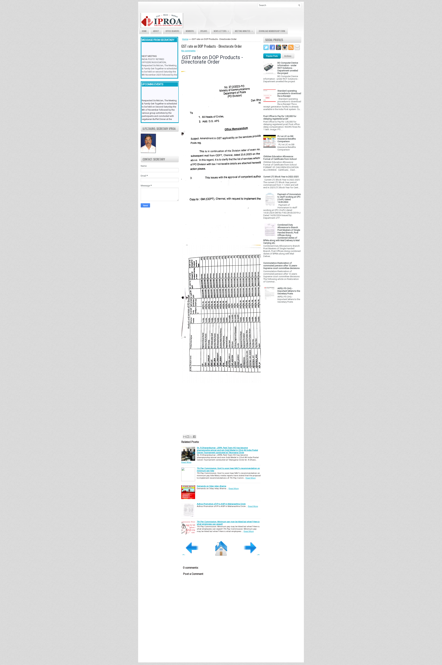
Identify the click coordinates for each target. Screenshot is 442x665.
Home (144, 31)
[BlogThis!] (188, 436)
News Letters (221, 30)
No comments (188, 50)
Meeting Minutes (244, 30)
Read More (186, 462)
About (156, 31)
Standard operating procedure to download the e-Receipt (289, 93)
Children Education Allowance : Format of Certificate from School (280, 157)
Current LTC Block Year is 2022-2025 (281, 176)
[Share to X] (191, 436)
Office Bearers (172, 31)
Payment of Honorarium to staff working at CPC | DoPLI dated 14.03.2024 (289, 198)
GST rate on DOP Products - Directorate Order (211, 46)
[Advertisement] (236, 408)
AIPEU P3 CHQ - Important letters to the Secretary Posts (288, 291)
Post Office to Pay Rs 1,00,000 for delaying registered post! (279, 117)
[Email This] (184, 436)
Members (190, 31)
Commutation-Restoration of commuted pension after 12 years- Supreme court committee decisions (281, 265)
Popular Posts (272, 55)
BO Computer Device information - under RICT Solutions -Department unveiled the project (287, 67)
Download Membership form (272, 31)
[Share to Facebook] (194, 436)
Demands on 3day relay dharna (211, 486)
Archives (287, 55)
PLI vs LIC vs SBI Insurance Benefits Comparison (286, 139)
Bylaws (203, 31)
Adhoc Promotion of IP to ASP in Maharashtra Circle (221, 504)
